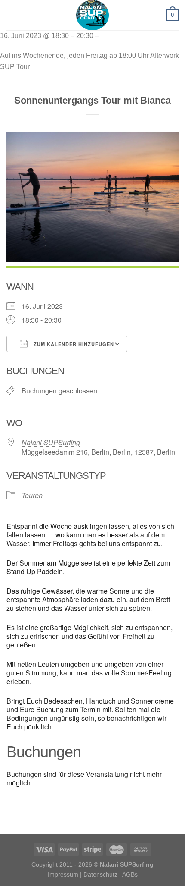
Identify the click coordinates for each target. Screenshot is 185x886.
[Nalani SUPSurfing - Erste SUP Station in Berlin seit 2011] (92, 15)
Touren (32, 495)
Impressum (63, 874)
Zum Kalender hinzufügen (73, 344)
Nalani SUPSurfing (51, 442)
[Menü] (11, 14)
